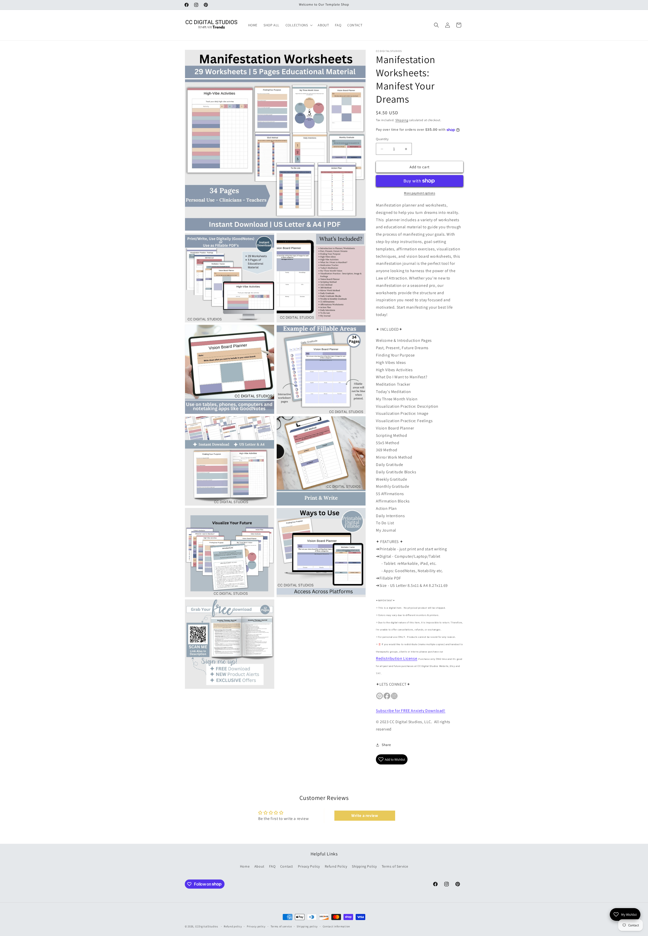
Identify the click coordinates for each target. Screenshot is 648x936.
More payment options (419, 193)
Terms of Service (395, 866)
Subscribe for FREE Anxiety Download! (411, 710)
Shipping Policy (364, 866)
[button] (298, 25)
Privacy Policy (309, 866)
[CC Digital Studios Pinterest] (379, 699)
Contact (286, 866)
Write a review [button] (364, 815)
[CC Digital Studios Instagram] (394, 699)
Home (245, 866)
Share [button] (386, 745)
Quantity (382, 139)
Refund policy (233, 926)
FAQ (272, 866)
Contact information (336, 926)
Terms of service (281, 926)
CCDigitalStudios (206, 926)
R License (396, 658)
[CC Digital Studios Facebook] (387, 699)
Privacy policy (256, 926)
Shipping (401, 120)
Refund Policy (336, 866)
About (259, 866)
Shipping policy (307, 926)
